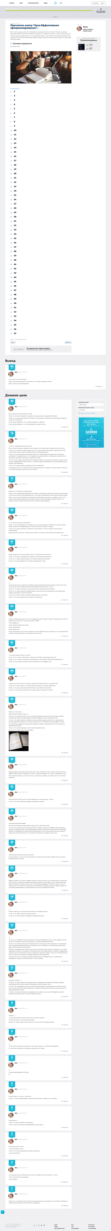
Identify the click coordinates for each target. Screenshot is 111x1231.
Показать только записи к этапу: (86, 407)
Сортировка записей (84, 402)
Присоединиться (91, 444)
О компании (92, 1228)
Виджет (69, 342)
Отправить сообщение (88, 29)
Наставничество (33, 3)
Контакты (91, 1225)
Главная (11, 3)
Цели (21, 3)
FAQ (72, 1226)
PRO (72, 1225)
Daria (85, 27)
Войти (102, 3)
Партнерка (91, 1226)
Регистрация (96, 3)
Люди (45, 3)
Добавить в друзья (87, 30)
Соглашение (75, 1228)
